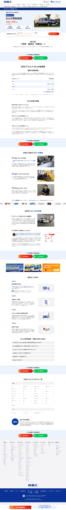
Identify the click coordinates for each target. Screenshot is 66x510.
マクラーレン (20, 453)
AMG (12, 452)
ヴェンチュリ (43, 453)
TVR (19, 455)
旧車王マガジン (58, 491)
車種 (36, 32)
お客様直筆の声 (35, 4)
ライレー (20, 470)
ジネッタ (20, 461)
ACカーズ (27, 448)
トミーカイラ (5, 457)
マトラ (42, 450)
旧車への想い (42, 4)
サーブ (50, 445)
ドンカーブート (58, 452)
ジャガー (20, 450)
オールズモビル (28, 462)
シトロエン (42, 444)
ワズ (57, 449)
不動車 (57, 454)
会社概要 (48, 4)
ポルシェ (12, 444)
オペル (12, 457)
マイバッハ (12, 459)
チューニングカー (58, 450)
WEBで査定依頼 (20, 507)
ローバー (20, 449)
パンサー (20, 474)
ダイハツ (4, 458)
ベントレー (20, 446)
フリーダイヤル (20, 286)
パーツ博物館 (30, 492)
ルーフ (12, 445)
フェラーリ (35, 445)
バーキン (57, 444)
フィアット (35, 448)
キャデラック (28, 452)
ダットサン (5, 446)
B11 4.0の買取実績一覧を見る (48, 91)
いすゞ (4, 453)
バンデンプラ (20, 459)
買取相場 (18, 4)
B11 (13, 81)
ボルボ (50, 444)
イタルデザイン (36, 454)
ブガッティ (42, 449)
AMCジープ (27, 479)
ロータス (20, 452)
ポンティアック (28, 457)
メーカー (21, 32)
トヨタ (4, 444)
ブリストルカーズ (21, 457)
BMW (12, 450)
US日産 (27, 468)
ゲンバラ (12, 453)
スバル (4, 455)
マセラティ (35, 449)
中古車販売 (36, 492)
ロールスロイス (21, 444)
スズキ (4, 459)
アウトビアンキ (36, 455)
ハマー (27, 454)
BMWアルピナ (13, 449)
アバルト (35, 452)
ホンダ (4, 449)
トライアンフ (20, 454)
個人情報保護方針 (43, 491)
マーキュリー (28, 455)
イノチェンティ (21, 472)
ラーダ (57, 445)
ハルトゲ (12, 461)
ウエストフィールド (21, 475)
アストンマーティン (21, 445)
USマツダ (27, 475)
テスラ (27, 471)
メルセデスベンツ (13, 446)
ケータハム (20, 448)
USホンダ (27, 472)
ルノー (42, 446)
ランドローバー (21, 458)
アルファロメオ (36, 446)
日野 (4, 462)
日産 (4, 445)
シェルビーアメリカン (29, 458)
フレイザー (57, 453)
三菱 (4, 450)
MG (19, 463)
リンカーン (27, 461)
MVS (42, 448)
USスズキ (27, 476)
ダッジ (27, 444)
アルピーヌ (42, 452)
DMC (27, 463)
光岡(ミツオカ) (5, 454)
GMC (27, 450)
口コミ (29, 4)
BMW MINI (12, 458)
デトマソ (35, 453)
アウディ (12, 454)
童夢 (4, 461)
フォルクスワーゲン (14, 455)
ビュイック (27, 459)
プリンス (4, 448)
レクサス (4, 463)
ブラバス (12, 448)
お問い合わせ (51, 491)
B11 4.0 (13, 86)
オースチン (20, 468)
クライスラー (28, 449)
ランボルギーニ (36, 444)
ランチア (35, 450)
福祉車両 (57, 448)
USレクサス (28, 470)
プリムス (27, 474)
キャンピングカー (58, 446)
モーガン (20, 462)
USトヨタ (27, 466)
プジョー (42, 445)
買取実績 (23, 4)
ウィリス (27, 480)
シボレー (27, 446)
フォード (27, 445)
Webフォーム (14, 286)
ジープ (27, 453)
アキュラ (27, 467)
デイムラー (20, 466)
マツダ (4, 452)
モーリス (20, 467)
